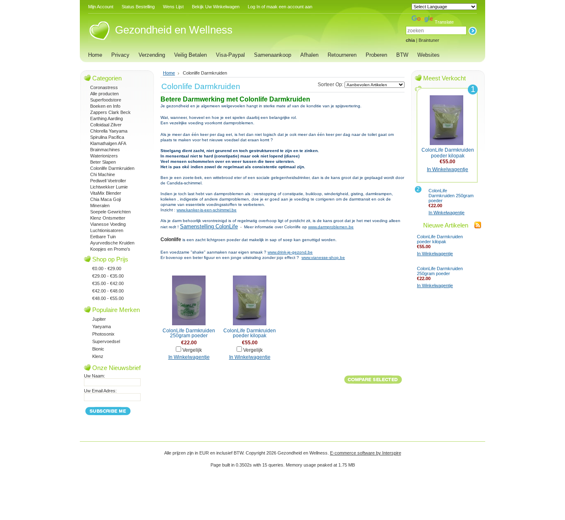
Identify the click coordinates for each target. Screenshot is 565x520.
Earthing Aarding (106, 118)
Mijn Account (100, 6)
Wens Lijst (173, 6)
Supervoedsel (106, 341)
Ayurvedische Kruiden (112, 242)
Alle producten (104, 93)
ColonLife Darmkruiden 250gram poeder (189, 333)
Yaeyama (101, 326)
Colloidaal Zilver (106, 124)
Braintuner (429, 40)
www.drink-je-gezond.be (290, 252)
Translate (444, 21)
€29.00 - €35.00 (108, 275)
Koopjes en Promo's (110, 249)
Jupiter (99, 319)
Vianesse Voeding (108, 224)
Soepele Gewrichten (110, 211)
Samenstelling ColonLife (209, 226)
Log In (254, 6)
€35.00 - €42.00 (108, 283)
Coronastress (104, 87)
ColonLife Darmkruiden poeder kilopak (249, 333)
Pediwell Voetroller (108, 180)
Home (169, 72)
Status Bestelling (138, 6)
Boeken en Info (105, 106)
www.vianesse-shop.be (323, 257)
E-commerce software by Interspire (365, 452)
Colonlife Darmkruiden (112, 168)
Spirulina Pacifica (107, 137)
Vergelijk (192, 350)
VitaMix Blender (105, 193)
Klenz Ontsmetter (107, 217)
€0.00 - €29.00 (106, 268)
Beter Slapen (103, 162)
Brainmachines (105, 149)
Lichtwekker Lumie (109, 186)
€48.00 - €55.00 (108, 298)
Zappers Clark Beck (110, 112)
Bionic (98, 348)
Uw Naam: (94, 375)
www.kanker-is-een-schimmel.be (207, 210)
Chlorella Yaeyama (108, 130)
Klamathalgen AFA (108, 143)
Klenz (97, 356)
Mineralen (100, 205)
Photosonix (103, 333)
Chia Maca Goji (105, 199)
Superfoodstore (105, 99)
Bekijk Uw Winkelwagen (215, 6)
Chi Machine (102, 174)
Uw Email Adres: (100, 390)
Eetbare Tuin (103, 236)
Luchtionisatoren (106, 230)
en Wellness (173, 30)
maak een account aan (289, 6)
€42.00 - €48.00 (108, 290)
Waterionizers (104, 155)
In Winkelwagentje (189, 357)
